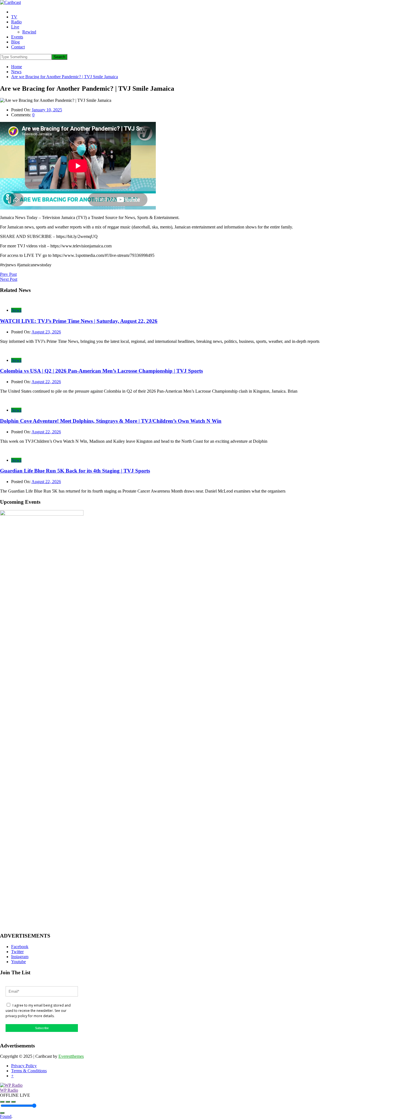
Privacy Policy (24, 1065)
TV (14, 16)
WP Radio (9, 1090)
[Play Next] (13, 1102)
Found (5, 1116)
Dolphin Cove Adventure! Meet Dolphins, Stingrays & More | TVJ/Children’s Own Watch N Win (110, 421)
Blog (15, 42)
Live (15, 26)
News (16, 310)
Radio (16, 21)
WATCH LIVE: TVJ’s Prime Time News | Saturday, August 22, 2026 (78, 321)
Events (17, 37)
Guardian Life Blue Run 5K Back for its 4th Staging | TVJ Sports (75, 471)
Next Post (8, 279)
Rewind (29, 31)
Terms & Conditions (29, 1070)
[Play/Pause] (8, 1102)
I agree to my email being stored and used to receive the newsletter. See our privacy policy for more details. (38, 1010)
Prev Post (8, 274)
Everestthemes (71, 1056)
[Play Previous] (2, 1102)
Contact (18, 47)
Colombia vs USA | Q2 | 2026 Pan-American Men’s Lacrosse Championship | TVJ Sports (101, 371)
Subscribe (42, 1028)
